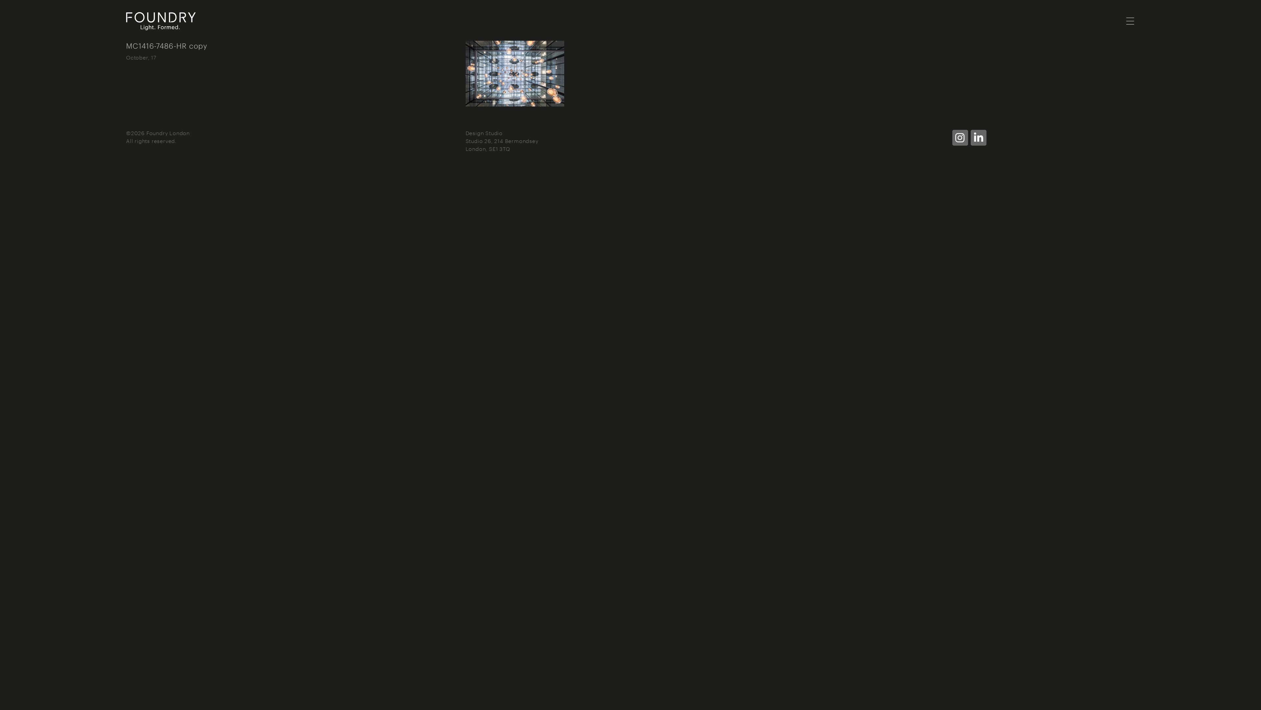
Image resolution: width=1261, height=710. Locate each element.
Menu (1130, 20)
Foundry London (205, 21)
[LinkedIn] (978, 138)
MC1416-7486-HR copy (167, 45)
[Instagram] (960, 138)
